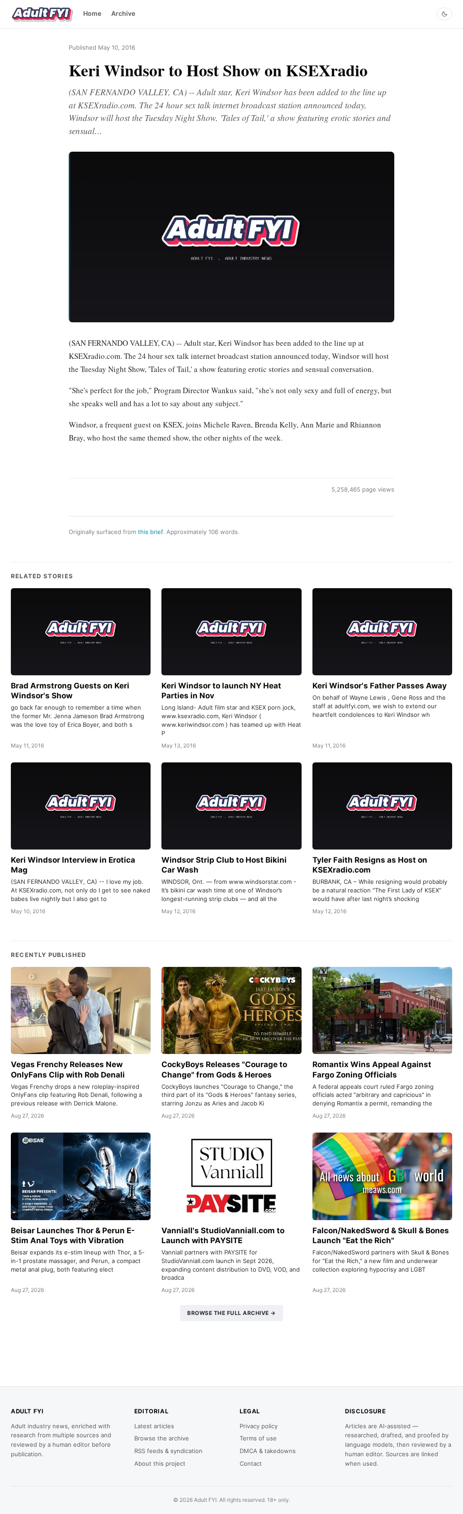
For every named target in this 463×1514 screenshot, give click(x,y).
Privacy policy (259, 1426)
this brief (150, 531)
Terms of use (258, 1438)
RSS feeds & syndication (168, 1450)
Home (92, 13)
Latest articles (154, 1426)
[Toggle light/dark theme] (444, 14)
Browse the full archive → (231, 1313)
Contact (251, 1463)
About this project (159, 1463)
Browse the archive (161, 1438)
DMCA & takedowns (268, 1450)
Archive (123, 13)
